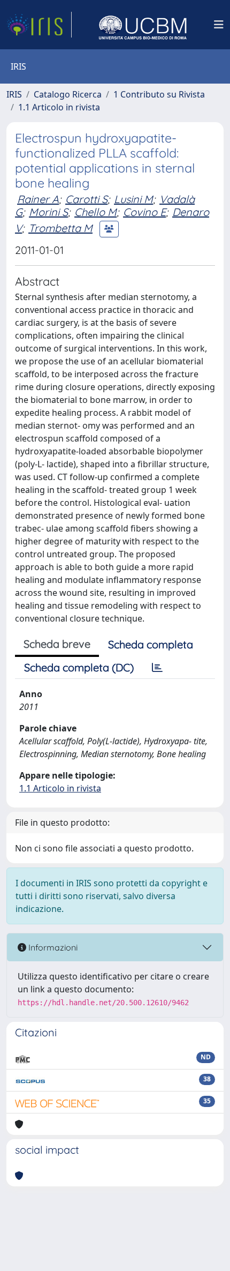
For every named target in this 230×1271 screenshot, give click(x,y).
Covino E (144, 212)
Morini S (48, 212)
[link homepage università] (143, 24)
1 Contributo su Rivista (159, 94)
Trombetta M (60, 228)
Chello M (95, 212)
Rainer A (38, 199)
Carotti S (86, 199)
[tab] (157, 667)
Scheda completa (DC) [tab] (79, 667)
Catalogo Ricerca (68, 94)
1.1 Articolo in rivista (59, 107)
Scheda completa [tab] (150, 644)
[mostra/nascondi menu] (219, 24)
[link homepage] (39, 25)
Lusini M (133, 199)
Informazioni (52, 947)
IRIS (14, 94)
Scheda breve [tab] (57, 644)
